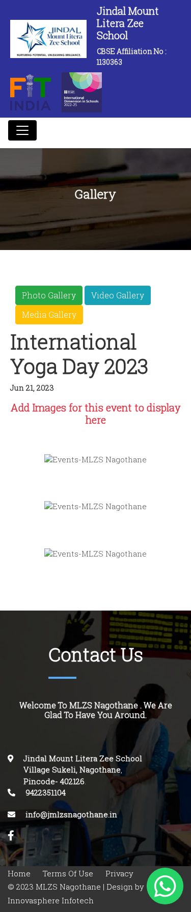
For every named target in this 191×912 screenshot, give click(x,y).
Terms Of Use (68, 873)
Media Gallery (49, 314)
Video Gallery (117, 295)
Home (19, 873)
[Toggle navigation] (22, 130)
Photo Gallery (49, 295)
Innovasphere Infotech (51, 900)
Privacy (119, 873)
